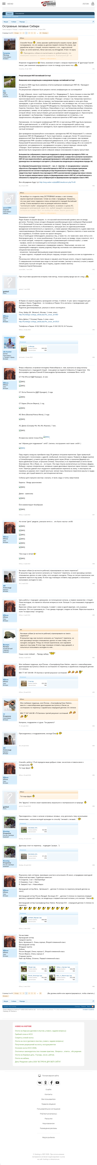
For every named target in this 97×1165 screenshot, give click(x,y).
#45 (94, 329)
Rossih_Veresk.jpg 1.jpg (35, 975)
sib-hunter (7, 352)
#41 (94, 69)
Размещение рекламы (48, 1128)
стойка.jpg (31, 346)
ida (4, 91)
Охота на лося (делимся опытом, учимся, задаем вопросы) (39, 1041)
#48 (94, 563)
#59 (94, 928)
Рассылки (48, 1119)
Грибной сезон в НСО (24, 1034)
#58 (94, 865)
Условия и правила (88, 1009)
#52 (94, 692)
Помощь (77, 1006)
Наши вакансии (48, 1123)
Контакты (48, 1094)
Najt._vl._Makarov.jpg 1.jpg (64, 975)
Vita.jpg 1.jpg (31, 967)
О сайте (48, 1089)
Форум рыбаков (48, 1137)
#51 (94, 657)
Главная (83, 1006)
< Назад (16, 33)
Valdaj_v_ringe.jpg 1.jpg (63, 967)
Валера (6, 645)
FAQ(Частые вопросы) (48, 1114)
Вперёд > (45, 33)
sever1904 (7, 208)
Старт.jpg (31, 681)
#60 (94, 986)
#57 (94, 838)
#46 (94, 357)
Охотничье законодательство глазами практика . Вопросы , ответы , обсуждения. (48, 1051)
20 (40, 33)
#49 (94, 583)
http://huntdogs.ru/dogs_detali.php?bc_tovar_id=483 (38, 315)
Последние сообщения (11, 16)
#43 (94, 269)
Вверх (89, 1006)
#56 (94, 806)
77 (4, 714)
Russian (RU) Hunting (10, 1006)
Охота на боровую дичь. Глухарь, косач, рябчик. (35, 1055)
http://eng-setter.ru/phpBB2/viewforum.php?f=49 (57, 182)
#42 (94, 185)
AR (4, 586)
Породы (15, 29)
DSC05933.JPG (32, 854)
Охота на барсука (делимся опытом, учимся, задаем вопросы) (40, 1031)
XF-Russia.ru (13, 1011)
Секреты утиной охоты (24, 1038)
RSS (92, 1006)
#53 (94, 726)
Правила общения (49, 1104)
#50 (94, 615)
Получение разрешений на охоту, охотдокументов (35, 1044)
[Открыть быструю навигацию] (93, 21)
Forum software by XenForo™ (19, 1009)
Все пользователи (48, 1099)
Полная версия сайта (50, 1076)
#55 (94, 775)
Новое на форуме (23, 1026)
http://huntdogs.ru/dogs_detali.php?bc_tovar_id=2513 (39, 322)
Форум (9, 13)
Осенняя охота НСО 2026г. (26, 1048)
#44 (94, 289)
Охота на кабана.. (22, 1058)
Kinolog (6, 831)
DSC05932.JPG (32, 828)
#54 (94, 745)
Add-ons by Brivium (54, 1009)
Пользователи (19, 13)
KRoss (35, 29)
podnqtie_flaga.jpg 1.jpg (35, 917)
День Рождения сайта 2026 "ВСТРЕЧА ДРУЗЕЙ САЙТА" (38, 1062)
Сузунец (6, 53)
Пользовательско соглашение (48, 1109)
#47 (94, 514)
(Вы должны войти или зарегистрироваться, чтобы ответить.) (71, 993)
